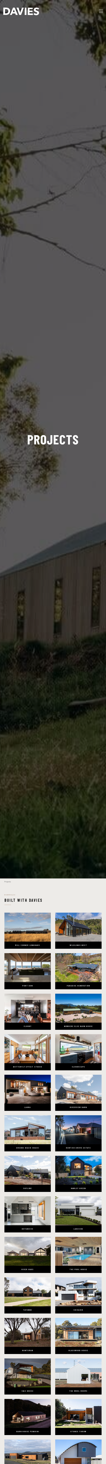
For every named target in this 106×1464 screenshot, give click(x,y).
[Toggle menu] (102, 11)
